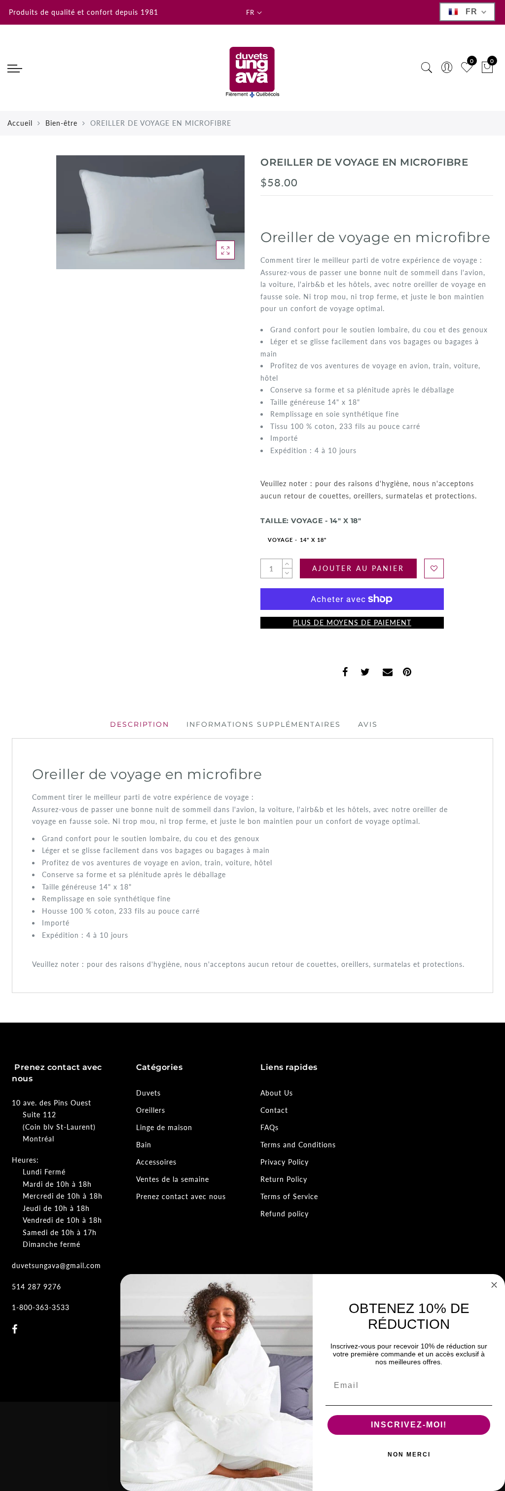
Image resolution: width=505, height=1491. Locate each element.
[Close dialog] (494, 1285)
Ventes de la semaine (172, 1179)
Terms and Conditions (298, 1144)
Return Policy (283, 1179)
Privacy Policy (284, 1162)
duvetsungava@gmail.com (56, 1265)
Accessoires (156, 1162)
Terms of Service (289, 1196)
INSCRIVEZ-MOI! (409, 1424)
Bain (143, 1144)
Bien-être (61, 123)
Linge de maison (164, 1127)
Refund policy (284, 1213)
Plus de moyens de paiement (352, 622)
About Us (276, 1093)
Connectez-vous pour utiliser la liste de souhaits (434, 568)
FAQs (269, 1127)
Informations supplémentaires (263, 724)
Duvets (148, 1093)
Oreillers (150, 1110)
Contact (274, 1110)
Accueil (20, 123)
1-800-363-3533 (41, 1307)
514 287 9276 (36, 1286)
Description (139, 724)
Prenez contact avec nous (181, 1196)
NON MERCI (409, 1454)
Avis (368, 724)
